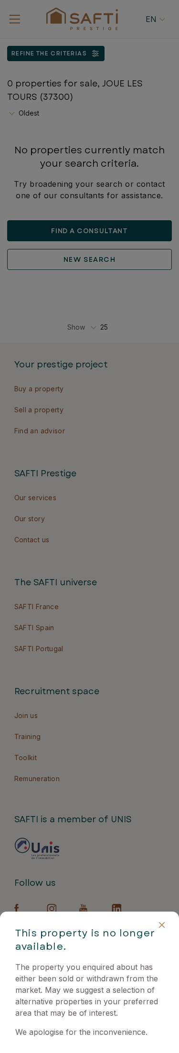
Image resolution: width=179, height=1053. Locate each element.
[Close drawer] (162, 925)
